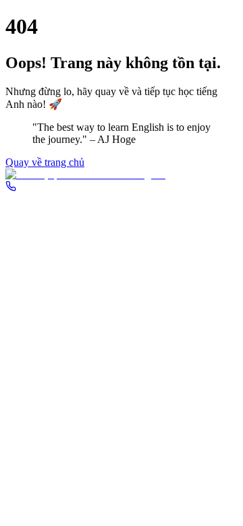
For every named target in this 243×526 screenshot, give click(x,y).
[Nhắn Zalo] (121, 175)
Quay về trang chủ (44, 162)
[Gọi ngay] (10, 188)
